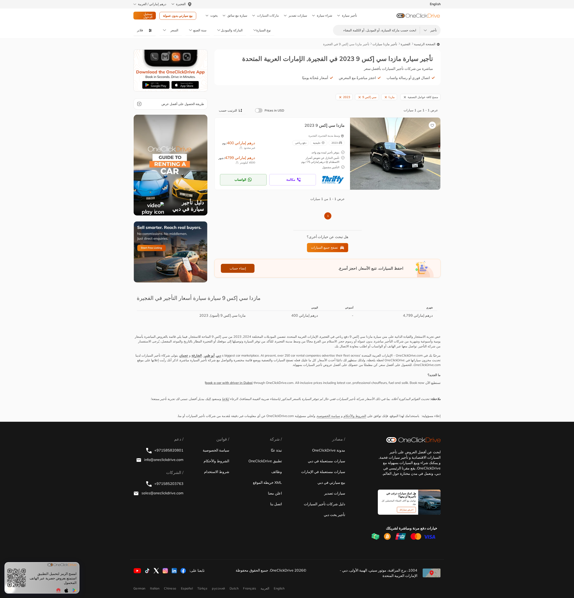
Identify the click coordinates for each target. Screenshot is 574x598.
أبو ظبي (209, 355)
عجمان (183, 355)
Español (187, 588)
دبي (218, 355)
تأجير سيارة (349, 15)
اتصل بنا (276, 504)
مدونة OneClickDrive (328, 450)
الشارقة (196, 355)
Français (249, 588)
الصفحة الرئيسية (425, 44)
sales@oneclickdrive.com (162, 493)
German (139, 588)
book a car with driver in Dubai (229, 383)
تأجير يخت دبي (334, 514)
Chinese (170, 588)
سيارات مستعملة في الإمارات (323, 471)
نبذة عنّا (276, 450)
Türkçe (202, 588)
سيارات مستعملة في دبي (326, 461)
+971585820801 (168, 450)
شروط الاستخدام (216, 471)
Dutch (234, 588)
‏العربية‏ (265, 588)
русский (218, 588)
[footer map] (432, 572)
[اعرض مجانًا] (170, 252)
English (279, 588)
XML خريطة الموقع (267, 482)
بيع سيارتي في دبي (331, 482)
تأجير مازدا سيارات (384, 44)
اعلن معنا (275, 493)
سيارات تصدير (298, 15)
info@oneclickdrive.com (163, 459)
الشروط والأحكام (355, 416)
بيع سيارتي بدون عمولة (178, 16)
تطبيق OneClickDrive (265, 461)
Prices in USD (274, 110)
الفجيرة (405, 44)
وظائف (276, 471)
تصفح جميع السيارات (324, 247)
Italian (154, 588)
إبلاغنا (225, 399)
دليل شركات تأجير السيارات (324, 504)
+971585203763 (168, 483)
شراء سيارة (324, 15)
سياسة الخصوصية (328, 416)
